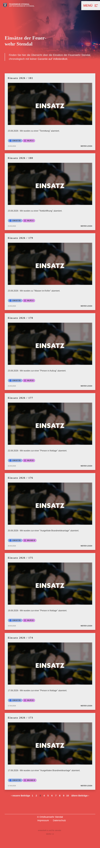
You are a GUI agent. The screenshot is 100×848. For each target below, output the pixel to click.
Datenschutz (59, 820)
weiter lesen (86, 146)
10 (67, 795)
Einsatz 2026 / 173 (20, 717)
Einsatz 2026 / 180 (20, 158)
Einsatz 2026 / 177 (20, 397)
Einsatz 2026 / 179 (20, 237)
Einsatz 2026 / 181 (20, 78)
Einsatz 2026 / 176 (20, 477)
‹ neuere (20, 795)
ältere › (80, 795)
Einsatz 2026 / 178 (20, 317)
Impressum (43, 820)
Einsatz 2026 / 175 (20, 557)
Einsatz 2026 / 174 (20, 637)
